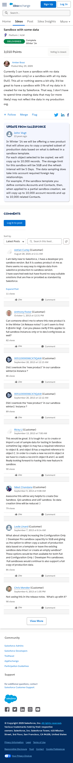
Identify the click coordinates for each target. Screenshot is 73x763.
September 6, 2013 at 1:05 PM (29, 591)
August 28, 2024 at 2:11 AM (28, 253)
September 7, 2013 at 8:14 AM (30, 530)
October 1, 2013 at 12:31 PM (29, 315)
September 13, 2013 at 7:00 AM (30, 433)
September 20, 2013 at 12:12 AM (31, 397)
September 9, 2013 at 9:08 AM (30, 490)
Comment (49, 299)
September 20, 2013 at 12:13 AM (31, 362)
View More (36, 621)
